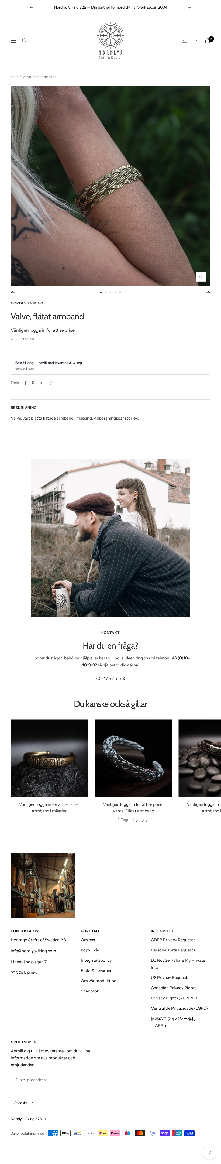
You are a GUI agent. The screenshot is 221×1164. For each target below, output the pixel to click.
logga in (38, 330)
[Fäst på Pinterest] (33, 383)
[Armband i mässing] (49, 758)
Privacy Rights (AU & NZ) (174, 998)
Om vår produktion (98, 980)
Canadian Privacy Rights (173, 987)
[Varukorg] (207, 40)
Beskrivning (24, 407)
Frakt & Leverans (96, 970)
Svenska (21, 1103)
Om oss (88, 939)
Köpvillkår (90, 950)
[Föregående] (13, 293)
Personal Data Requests (173, 950)
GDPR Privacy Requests (173, 939)
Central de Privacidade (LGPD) (179, 1008)
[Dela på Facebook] (26, 383)
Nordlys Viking (27, 303)
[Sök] (24, 40)
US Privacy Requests (170, 977)
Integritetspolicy (96, 960)
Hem (15, 76)
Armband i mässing (50, 810)
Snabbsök (90, 991)
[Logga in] (196, 41)
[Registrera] (90, 1080)
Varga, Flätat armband (133, 810)
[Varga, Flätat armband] (133, 758)
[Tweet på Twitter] (41, 383)
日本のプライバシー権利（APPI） (173, 1022)
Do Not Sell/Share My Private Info (178, 964)
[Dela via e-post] (50, 383)
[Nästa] (208, 293)
